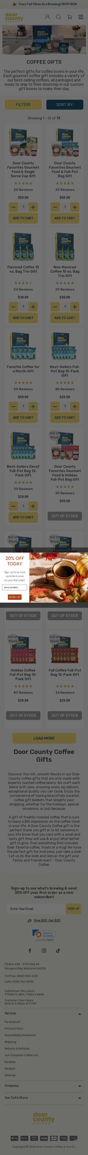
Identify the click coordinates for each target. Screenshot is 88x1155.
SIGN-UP (14, 597)
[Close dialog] (85, 554)
